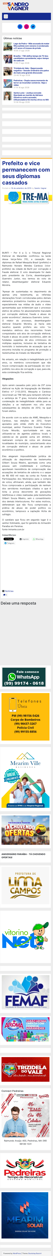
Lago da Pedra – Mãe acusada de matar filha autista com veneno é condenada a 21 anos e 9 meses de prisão (31, 45)
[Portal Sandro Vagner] (15, 6)
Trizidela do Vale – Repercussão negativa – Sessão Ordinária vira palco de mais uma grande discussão (31, 70)
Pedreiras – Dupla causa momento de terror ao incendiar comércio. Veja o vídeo (31, 82)
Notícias (9, 591)
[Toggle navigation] (6, 16)
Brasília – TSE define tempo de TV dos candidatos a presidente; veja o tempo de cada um (31, 58)
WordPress (17, 1253)
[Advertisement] (26, 226)
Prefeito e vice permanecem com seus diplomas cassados (26, 173)
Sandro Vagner (40, 188)
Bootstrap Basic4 (34, 1253)
